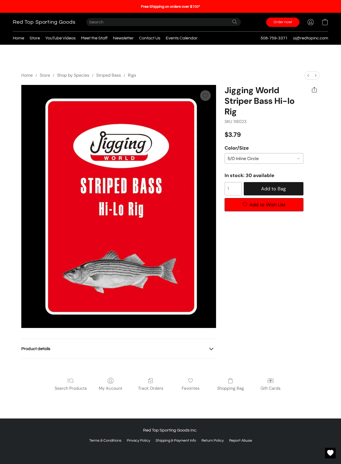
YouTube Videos (60, 38)
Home (18, 38)
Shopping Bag (230, 388)
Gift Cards (271, 388)
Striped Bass (108, 75)
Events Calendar (182, 38)
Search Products (71, 388)
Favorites (191, 388)
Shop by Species (73, 75)
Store (35, 38)
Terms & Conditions (105, 440)
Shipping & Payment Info (176, 440)
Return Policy (212, 440)
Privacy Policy (138, 440)
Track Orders (150, 388)
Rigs (132, 75)
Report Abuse (240, 440)
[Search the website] (235, 22)
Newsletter (123, 38)
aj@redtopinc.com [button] (310, 38)
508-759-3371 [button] (274, 38)
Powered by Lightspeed (170, 450)
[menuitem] (308, 75)
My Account (110, 388)
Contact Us (149, 38)
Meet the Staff (94, 38)
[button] (44, 22)
